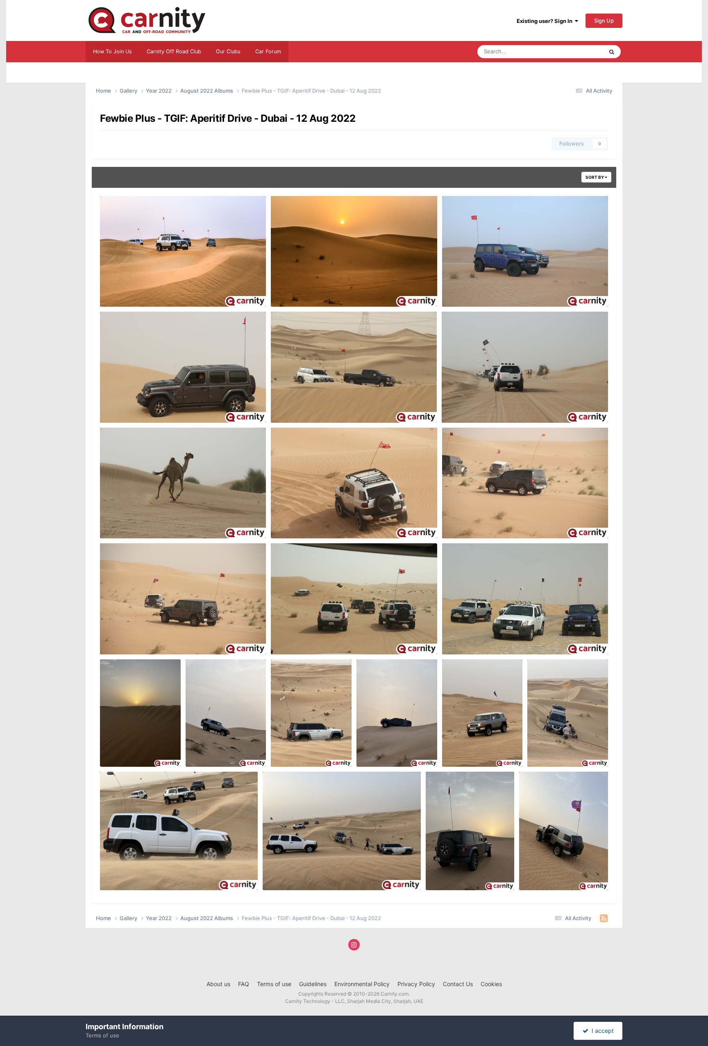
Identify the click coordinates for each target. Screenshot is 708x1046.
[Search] (612, 51)
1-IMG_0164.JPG (468, 403)
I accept (601, 1030)
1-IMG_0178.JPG (468, 287)
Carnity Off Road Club (174, 51)
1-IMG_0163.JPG (126, 519)
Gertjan (464, 297)
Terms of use (274, 983)
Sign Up (604, 20)
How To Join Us (112, 51)
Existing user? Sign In (546, 21)
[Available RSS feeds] (603, 918)
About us (218, 983)
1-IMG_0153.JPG (468, 519)
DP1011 (122, 757)
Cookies (491, 983)
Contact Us (458, 983)
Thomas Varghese (136, 297)
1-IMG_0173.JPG (126, 403)
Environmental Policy (362, 983)
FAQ (243, 983)
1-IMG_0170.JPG (297, 403)
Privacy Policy (416, 983)
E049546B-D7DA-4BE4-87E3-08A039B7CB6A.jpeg (335, 871)
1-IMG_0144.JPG (297, 635)
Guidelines (313, 983)
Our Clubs (228, 51)
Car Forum (268, 51)
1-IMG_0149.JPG (126, 635)
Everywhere (578, 51)
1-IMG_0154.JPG (297, 519)
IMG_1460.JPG (124, 287)
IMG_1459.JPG (294, 287)
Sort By (595, 177)
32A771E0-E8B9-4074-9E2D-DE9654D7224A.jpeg (170, 871)
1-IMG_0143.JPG (468, 635)
